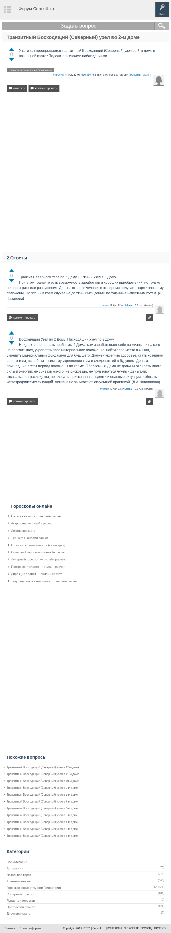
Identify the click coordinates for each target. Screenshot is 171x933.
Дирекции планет (19, 913)
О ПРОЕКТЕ (131, 928)
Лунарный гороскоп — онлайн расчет (38, 559)
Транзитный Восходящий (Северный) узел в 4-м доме (42, 822)
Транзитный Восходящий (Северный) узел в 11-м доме (43, 774)
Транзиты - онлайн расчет (29, 538)
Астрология (15, 868)
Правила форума (30, 928)
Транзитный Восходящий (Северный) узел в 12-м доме (43, 767)
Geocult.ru (98, 928)
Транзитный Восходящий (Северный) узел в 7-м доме (42, 801)
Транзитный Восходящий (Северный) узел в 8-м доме (42, 794)
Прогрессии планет (21, 907)
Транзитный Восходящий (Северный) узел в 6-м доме (42, 808)
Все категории (17, 862)
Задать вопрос (78, 26)
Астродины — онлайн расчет (32, 523)
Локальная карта (23, 530)
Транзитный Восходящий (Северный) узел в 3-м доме (42, 829)
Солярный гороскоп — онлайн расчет (38, 552)
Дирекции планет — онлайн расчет (36, 574)
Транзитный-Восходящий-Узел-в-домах (30, 70)
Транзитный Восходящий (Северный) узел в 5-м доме (42, 815)
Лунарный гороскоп (21, 900)
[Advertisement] (85, 133)
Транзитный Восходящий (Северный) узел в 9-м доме (42, 787)
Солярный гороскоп (21, 894)
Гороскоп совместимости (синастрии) (38, 545)
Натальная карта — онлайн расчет (36, 516)
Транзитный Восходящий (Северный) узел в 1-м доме (42, 835)
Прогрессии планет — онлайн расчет (38, 566)
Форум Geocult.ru (36, 8)
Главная (9, 928)
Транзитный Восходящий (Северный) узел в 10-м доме (43, 781)
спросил (58, 74)
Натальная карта (19, 875)
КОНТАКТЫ (114, 928)
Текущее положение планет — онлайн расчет (44, 581)
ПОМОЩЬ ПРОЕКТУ (154, 928)
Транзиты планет (140, 74)
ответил (104, 305)
